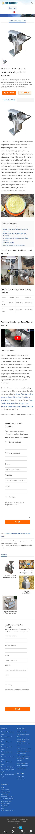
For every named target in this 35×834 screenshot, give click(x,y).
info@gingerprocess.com (7, 810)
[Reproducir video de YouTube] (17, 338)
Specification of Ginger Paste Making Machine (15, 235)
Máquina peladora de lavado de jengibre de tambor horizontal (22, 765)
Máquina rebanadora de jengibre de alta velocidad (10, 613)
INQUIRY (10, 93)
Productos (12, 8)
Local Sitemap (21, 821)
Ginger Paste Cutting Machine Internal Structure (15, 230)
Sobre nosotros (25, 8)
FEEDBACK (25, 93)
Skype (20, 827)
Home (4, 8)
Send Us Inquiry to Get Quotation (14, 245)
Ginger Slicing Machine (16, 397)
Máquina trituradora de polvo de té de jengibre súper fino (23, 758)
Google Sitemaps (12, 821)
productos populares (17, 20)
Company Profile (8, 242)
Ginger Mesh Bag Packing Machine (20, 406)
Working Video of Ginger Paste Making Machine (15, 239)
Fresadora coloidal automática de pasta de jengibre (9, 577)
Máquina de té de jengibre (8, 767)
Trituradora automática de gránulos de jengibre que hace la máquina (26, 592)
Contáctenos (6, 12)
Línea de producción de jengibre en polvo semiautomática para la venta (26, 572)
